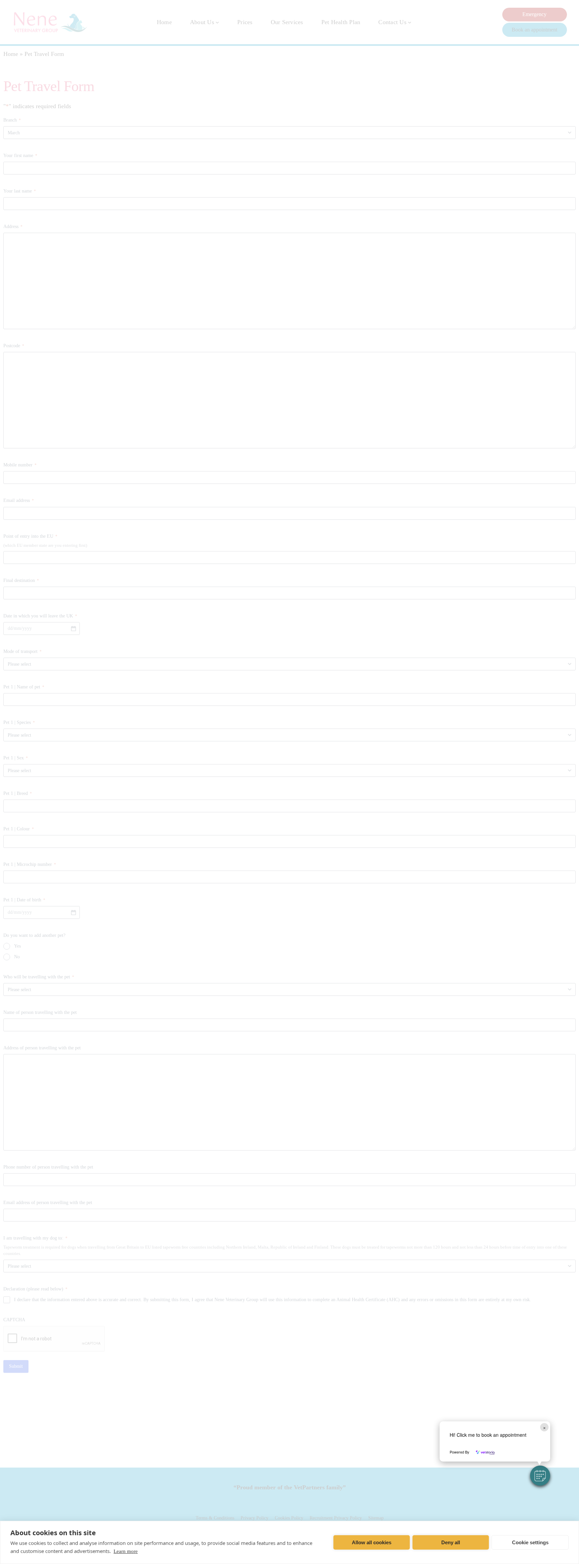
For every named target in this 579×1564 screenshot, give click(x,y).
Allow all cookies (371, 1542)
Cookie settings (530, 1542)
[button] (540, 1476)
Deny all (450, 1542)
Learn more (126, 1551)
